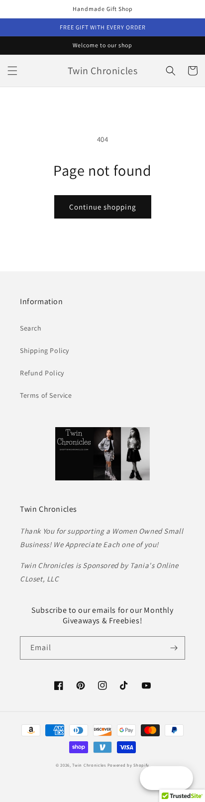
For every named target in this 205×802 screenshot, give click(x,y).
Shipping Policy (44, 350)
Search (31, 328)
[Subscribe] (174, 648)
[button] (12, 71)
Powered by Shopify (128, 765)
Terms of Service (46, 395)
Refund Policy (42, 372)
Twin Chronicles (89, 765)
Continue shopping (102, 207)
